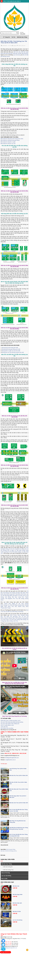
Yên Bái (5, 595)
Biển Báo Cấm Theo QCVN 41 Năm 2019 (18, 802)
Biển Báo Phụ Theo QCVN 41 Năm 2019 (18, 775)
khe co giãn (10, 550)
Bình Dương (21, 615)
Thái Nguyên (8, 598)
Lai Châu (20, 595)
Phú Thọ (15, 598)
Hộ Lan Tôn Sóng (5, 872)
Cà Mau (11, 621)
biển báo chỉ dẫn (17, 53)
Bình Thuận (8, 608)
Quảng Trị (6, 605)
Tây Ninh (6, 616)
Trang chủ (7, 37)
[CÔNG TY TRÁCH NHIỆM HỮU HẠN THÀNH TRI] (14, 17)
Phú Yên (14, 606)
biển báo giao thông (10, 849)
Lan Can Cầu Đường (6, 875)
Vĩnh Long (5, 619)
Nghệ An (14, 603)
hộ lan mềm (21, 549)
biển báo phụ (25, 53)
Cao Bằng (8, 597)
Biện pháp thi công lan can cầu (8, 143)
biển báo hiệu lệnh (8, 53)
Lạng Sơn (21, 597)
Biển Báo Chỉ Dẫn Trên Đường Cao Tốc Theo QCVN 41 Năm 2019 (14, 42)
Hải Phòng (6, 592)
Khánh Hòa (21, 606)
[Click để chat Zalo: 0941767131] (3, 944)
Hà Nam (18, 592)
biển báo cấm (17, 52)
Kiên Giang (23, 619)
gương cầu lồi (7, 552)
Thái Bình (17, 594)
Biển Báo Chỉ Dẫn (17, 911)
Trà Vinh (11, 619)
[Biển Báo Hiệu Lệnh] (6, 906)
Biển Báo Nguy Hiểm (17, 894)
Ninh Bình (6, 594)
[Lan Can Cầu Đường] (6, 923)
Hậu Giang (17, 619)
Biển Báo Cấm (16, 886)
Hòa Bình (15, 595)
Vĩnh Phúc (23, 594)
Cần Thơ (16, 621)
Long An (6, 618)
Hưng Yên (12, 594)
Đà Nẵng (15, 605)
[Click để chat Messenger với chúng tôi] (3, 940)
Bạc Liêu (6, 621)
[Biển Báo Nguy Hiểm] (6, 898)
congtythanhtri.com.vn (10, 759)
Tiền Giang (18, 618)
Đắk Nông (14, 611)
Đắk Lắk (9, 611)
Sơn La (24, 595)
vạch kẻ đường (17, 54)
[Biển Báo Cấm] (6, 889)
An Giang (23, 618)
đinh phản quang (16, 552)
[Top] (27, 950)
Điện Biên (9, 595)
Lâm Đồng (20, 611)
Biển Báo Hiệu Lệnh (17, 903)
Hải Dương (12, 592)
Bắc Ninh (23, 592)
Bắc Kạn (14, 597)
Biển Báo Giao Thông (22, 37)
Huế (11, 605)
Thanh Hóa (7, 603)
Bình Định (7, 606)
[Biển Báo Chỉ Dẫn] (6, 915)
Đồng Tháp (12, 618)
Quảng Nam (21, 605)
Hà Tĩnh (21, 603)
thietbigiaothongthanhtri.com (12, 757)
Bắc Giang (21, 598)
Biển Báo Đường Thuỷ (8, 869)
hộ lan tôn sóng (13, 549)
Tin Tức (13, 37)
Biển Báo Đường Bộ (7, 866)
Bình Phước (13, 615)
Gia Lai (5, 611)
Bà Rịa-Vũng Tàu (15, 616)
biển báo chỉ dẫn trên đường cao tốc (9, 851)
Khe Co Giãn (4, 878)
